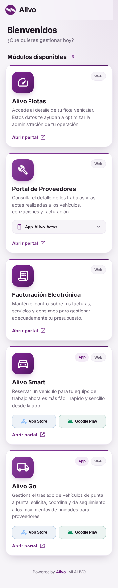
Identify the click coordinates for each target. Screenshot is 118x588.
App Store (38, 421)
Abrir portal (28, 435)
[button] (59, 106)
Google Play (82, 421)
